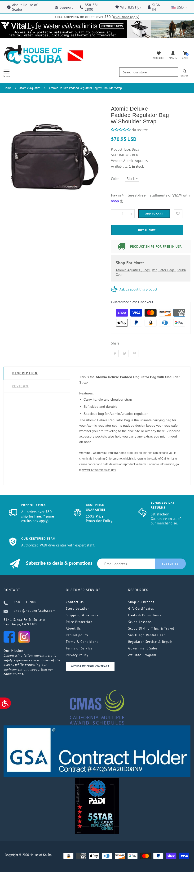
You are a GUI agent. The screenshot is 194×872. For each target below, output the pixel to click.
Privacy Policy (77, 655)
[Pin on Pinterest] (134, 353)
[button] (121, 129)
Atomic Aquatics (29, 88)
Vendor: (116, 160)
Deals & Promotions (144, 615)
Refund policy (77, 635)
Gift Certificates (141, 608)
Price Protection (79, 622)
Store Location (78, 608)
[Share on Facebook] (115, 353)
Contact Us (75, 602)
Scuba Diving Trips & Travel (151, 628)
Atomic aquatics (128, 270)
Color (115, 178)
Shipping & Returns (82, 615)
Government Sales (143, 648)
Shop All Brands (141, 602)
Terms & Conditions (82, 641)
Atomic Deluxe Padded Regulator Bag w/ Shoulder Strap (85, 88)
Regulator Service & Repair (150, 641)
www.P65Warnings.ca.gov (99, 470)
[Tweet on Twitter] (124, 353)
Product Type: (121, 149)
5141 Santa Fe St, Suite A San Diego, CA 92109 (24, 621)
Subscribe (170, 563)
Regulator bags (163, 270)
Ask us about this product (138, 289)
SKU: (115, 155)
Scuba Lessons (140, 622)
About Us (73, 628)
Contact (12, 590)
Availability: (120, 166)
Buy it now (147, 230)
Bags (146, 270)
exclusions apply (126, 17)
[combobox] (148, 72)
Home (8, 88)
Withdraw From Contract (90, 666)
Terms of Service (79, 648)
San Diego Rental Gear (146, 635)
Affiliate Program (142, 655)
